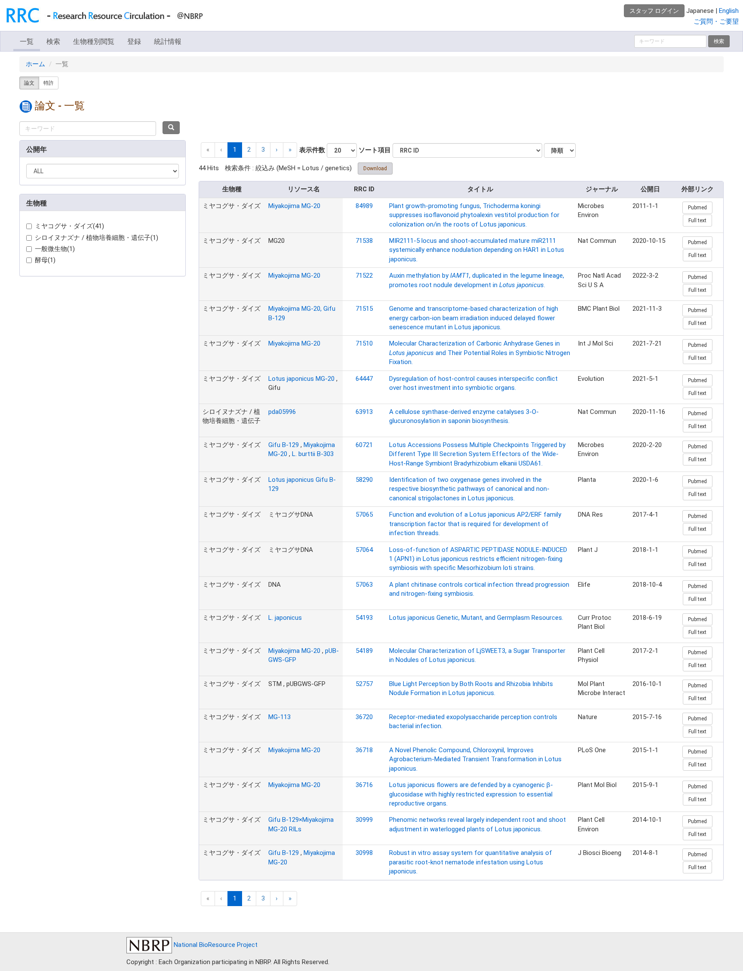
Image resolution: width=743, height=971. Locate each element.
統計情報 (167, 41)
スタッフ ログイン (654, 10)
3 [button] (263, 149)
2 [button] (249, 149)
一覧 (27, 41)
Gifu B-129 (283, 445)
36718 (364, 750)
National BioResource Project (215, 945)
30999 (364, 820)
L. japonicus (285, 618)
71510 (364, 343)
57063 (364, 584)
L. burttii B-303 (313, 454)
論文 (29, 83)
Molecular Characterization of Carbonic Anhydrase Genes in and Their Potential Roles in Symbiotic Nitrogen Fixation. (479, 353)
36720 (364, 717)
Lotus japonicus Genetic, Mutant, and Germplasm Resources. (476, 618)
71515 (364, 308)
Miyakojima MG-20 (294, 206)
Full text (697, 220)
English (729, 11)
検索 (53, 41)
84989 (364, 206)
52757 (364, 684)
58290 (364, 480)
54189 (364, 651)
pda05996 (282, 412)
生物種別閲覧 (93, 41)
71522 (364, 275)
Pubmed (697, 208)
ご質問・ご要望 (716, 21)
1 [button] (234, 149)
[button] (276, 149)
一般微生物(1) (55, 249)
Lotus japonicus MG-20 (301, 379)
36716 (364, 785)
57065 (364, 514)
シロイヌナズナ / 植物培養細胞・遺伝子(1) (96, 238)
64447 (364, 379)
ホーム (35, 64)
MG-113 (279, 717)
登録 (134, 41)
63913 (364, 412)
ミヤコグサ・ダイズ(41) (69, 226)
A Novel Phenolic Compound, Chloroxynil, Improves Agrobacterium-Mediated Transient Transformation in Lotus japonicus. (475, 759)
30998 (364, 853)
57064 (364, 550)
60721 (364, 445)
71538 (364, 241)
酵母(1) (45, 260)
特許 (48, 83)
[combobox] (87, 128)
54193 (364, 618)
